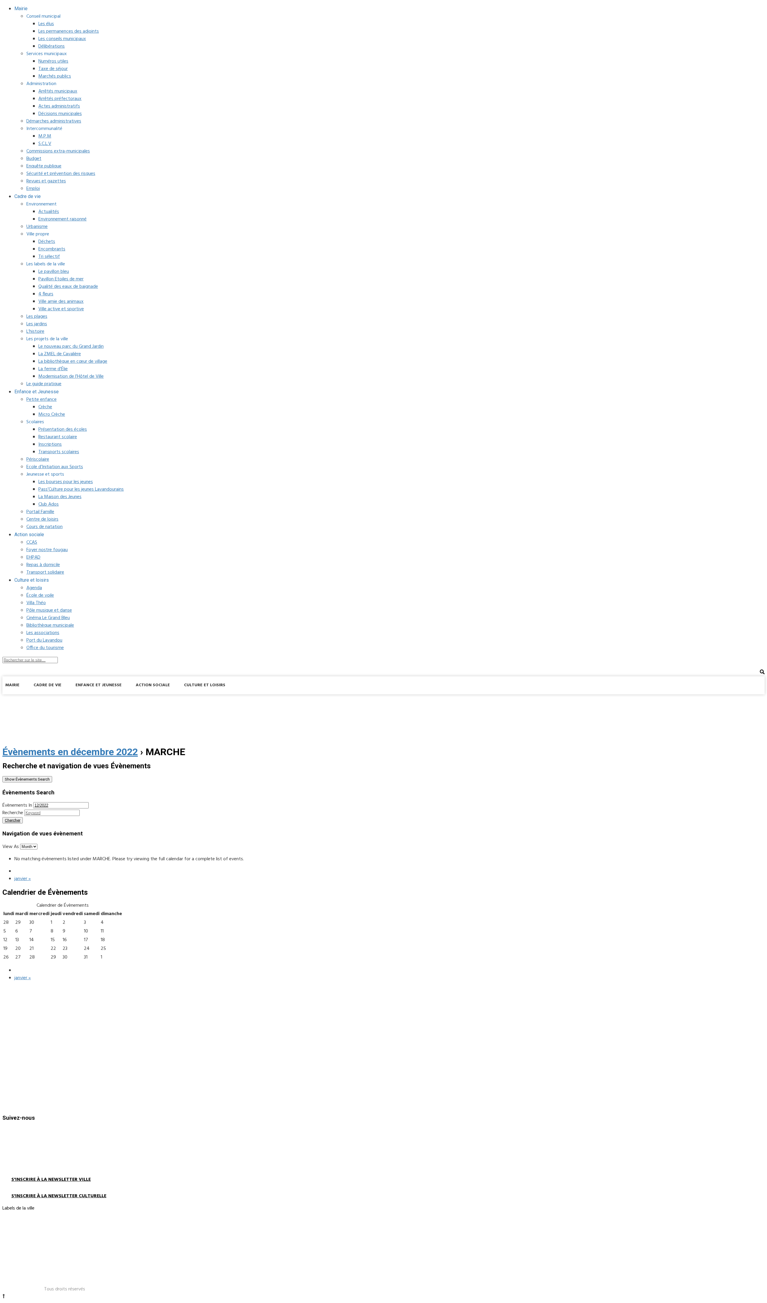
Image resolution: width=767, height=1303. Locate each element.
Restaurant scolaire (57, 437)
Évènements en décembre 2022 (70, 752)
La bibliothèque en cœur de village (72, 361)
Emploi (33, 189)
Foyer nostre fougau (47, 550)
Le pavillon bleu (53, 272)
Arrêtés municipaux (57, 91)
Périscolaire (37, 459)
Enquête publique (43, 166)
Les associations (42, 633)
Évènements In (17, 805)
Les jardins (36, 324)
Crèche (45, 407)
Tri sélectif (49, 257)
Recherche (12, 813)
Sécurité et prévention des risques (60, 174)
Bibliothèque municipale (50, 625)
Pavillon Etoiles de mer (61, 279)
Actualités (48, 212)
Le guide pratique (43, 384)
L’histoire (35, 331)
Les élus (46, 24)
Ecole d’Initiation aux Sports (54, 467)
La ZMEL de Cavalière (59, 354)
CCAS (31, 542)
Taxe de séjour (53, 69)
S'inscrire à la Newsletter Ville (51, 1179)
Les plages (36, 317)
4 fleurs (45, 294)
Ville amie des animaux (61, 302)
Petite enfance (41, 399)
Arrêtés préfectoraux (59, 99)
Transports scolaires (58, 452)
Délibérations (51, 46)
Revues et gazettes (46, 181)
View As (11, 847)
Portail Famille (40, 512)
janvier (22, 879)
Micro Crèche (51, 414)
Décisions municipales (60, 114)
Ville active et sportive (61, 309)
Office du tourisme (45, 648)
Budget (33, 159)
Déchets (46, 242)
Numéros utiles (53, 61)
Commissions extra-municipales (58, 151)
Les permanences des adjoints (68, 31)
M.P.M (44, 136)
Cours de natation (44, 527)
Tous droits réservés (64, 1289)
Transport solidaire (45, 572)
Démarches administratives (53, 121)
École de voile (40, 595)
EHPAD (33, 557)
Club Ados (48, 504)
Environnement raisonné (62, 219)
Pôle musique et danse (49, 610)
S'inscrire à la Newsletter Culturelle (58, 1196)
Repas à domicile (43, 565)
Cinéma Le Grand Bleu (48, 618)
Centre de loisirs (42, 519)
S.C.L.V (44, 144)
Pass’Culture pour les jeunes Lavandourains (81, 489)
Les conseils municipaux (62, 39)
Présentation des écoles (62, 429)
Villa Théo (36, 603)
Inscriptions (50, 444)
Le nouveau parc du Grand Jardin (71, 346)
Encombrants (51, 249)
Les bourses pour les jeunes (65, 482)
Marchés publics (54, 76)
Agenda (34, 588)
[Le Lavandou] (47, 701)
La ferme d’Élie (53, 369)
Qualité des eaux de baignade (68, 287)
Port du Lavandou (44, 640)
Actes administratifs (59, 106)
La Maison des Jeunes (59, 497)
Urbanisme (37, 227)
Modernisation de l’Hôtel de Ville (71, 376)
